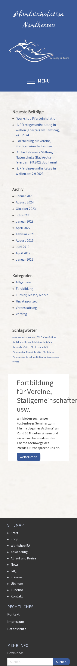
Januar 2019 (24, 259)
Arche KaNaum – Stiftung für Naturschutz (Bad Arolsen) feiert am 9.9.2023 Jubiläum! (37, 157)
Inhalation (37, 342)
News (15, 564)
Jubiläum (47, 342)
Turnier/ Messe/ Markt (32, 295)
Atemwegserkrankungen (24, 337)
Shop (14, 539)
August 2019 (25, 240)
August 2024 (25, 202)
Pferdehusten (18, 352)
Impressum (15, 621)
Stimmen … (19, 577)
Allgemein (23, 282)
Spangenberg (53, 357)
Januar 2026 (24, 196)
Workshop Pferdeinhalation (36, 118)
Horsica (27, 342)
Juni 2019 (23, 246)
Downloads (15, 653)
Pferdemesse (18, 357)
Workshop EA (20, 545)
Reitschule (30, 357)
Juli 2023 (22, 215)
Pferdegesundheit (39, 347)
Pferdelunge (48, 352)
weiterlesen (28, 457)
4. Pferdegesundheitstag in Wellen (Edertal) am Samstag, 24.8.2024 (38, 129)
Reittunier (41, 357)
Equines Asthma (48, 337)
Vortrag (21, 314)
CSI (38, 337)
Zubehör (17, 590)
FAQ (13, 571)
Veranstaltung (26, 308)
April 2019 (23, 253)
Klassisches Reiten (21, 347)
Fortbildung (24, 288)
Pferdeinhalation (34, 352)
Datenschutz (16, 629)
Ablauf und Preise (23, 558)
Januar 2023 (24, 221)
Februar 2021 (25, 234)
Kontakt (17, 596)
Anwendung (19, 552)
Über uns (17, 583)
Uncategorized (26, 301)
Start (14, 533)
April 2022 (23, 228)
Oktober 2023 (26, 208)
